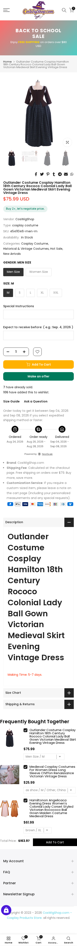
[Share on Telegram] (60, 174)
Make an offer (43, 377)
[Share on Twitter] (42, 174)
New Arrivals (12, 254)
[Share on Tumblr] (54, 174)
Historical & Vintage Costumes (26, 249)
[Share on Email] (66, 174)
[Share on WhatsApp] (72, 174)
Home (7, 61)
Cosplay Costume (34, 243)
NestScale (47, 454)
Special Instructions (18, 306)
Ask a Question (35, 401)
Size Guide (11, 401)
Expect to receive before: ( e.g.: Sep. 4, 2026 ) (38, 327)
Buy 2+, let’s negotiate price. (25, 208)
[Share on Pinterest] (48, 174)
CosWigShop (24, 219)
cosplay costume (25, 225)
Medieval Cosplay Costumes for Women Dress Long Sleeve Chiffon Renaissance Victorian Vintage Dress (52, 771)
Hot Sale (56, 249)
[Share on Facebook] (36, 174)
